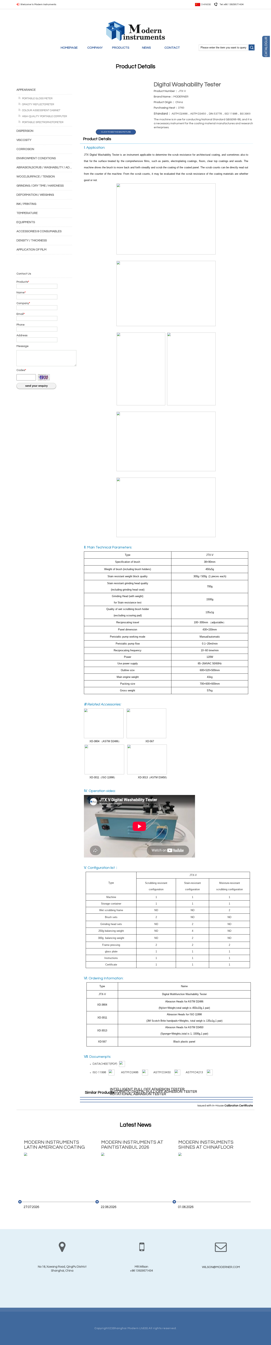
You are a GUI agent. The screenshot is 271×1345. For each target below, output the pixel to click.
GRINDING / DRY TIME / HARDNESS (40, 185)
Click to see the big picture (116, 132)
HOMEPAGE (69, 47)
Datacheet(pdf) (105, 1063)
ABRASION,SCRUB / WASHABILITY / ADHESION (48, 167)
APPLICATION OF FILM (31, 249)
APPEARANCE (26, 89)
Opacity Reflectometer (38, 104)
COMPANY (95, 47)
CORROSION (25, 149)
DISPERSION (24, 130)
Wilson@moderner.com (221, 1267)
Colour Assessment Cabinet (41, 110)
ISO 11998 (100, 1072)
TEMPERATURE (27, 213)
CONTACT (172, 47)
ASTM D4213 (195, 1072)
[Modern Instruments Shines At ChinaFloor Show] (209, 1174)
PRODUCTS (120, 47)
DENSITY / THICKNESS (31, 240)
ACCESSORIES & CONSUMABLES (39, 231)
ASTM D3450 (162, 1072)
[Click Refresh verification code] (44, 377)
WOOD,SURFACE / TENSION (35, 176)
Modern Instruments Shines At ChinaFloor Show (206, 1145)
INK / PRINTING (26, 203)
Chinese (206, 4)
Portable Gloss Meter (37, 98)
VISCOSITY (23, 140)
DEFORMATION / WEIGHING (35, 194)
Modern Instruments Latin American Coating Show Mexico (54, 1145)
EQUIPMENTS (25, 222)
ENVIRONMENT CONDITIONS (36, 158)
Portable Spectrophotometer (42, 122)
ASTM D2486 (130, 1072)
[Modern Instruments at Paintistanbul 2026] (132, 1174)
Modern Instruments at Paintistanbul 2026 (132, 1145)
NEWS (146, 47)
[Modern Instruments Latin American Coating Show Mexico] (55, 1174)
